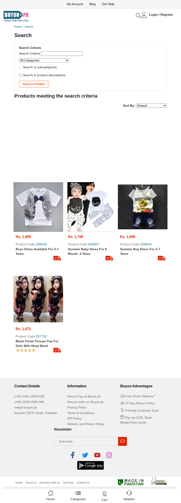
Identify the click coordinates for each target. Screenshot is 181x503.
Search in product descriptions (44, 75)
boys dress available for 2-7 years (37, 251)
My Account (75, 4)
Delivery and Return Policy (85, 424)
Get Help (108, 4)
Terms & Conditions (80, 413)
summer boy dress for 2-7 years (140, 251)
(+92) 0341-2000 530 (29, 396)
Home (18, 26)
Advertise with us (50, 482)
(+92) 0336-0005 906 (29, 402)
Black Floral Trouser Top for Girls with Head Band (37, 343)
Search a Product (34, 84)
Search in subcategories (40, 67)
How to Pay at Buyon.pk (84, 396)
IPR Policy (74, 418)
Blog (92, 4)
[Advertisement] (90, 145)
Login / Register (161, 14)
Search (29, 26)
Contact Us (83, 482)
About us (31, 482)
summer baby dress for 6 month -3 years (87, 251)
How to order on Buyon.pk (85, 402)
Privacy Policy (77, 407)
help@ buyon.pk (25, 407)
